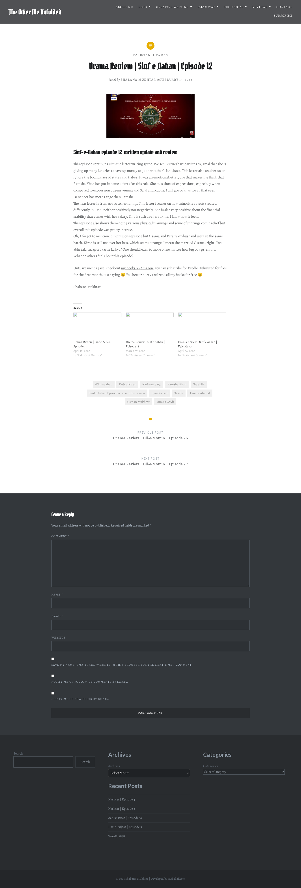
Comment (60, 536)
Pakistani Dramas (150, 55)
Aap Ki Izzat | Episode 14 (125, 817)
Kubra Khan (127, 384)
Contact (284, 7)
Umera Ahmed (200, 393)
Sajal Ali (198, 384)
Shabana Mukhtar (138, 79)
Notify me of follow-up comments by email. (89, 682)
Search (18, 753)
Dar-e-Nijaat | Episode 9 (125, 826)
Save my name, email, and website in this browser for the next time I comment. (122, 665)
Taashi (179, 393)
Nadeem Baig (151, 384)
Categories (210, 766)
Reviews (260, 7)
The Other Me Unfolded (35, 12)
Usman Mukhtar (138, 401)
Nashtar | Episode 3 (121, 808)
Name (57, 594)
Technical (233, 7)
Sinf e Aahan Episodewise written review (117, 393)
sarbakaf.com (176, 879)
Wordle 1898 (116, 836)
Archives (114, 766)
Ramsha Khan (176, 384)
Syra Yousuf (160, 393)
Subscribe (283, 15)
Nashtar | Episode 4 (121, 799)
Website (58, 637)
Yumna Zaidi (165, 401)
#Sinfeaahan (103, 384)
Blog (142, 7)
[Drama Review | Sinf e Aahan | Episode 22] (202, 326)
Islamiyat (206, 7)
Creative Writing (172, 7)
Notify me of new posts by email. (80, 699)
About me (124, 7)
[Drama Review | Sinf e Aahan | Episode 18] (150, 326)
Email (57, 616)
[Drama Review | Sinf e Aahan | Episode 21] (97, 326)
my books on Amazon (137, 268)
